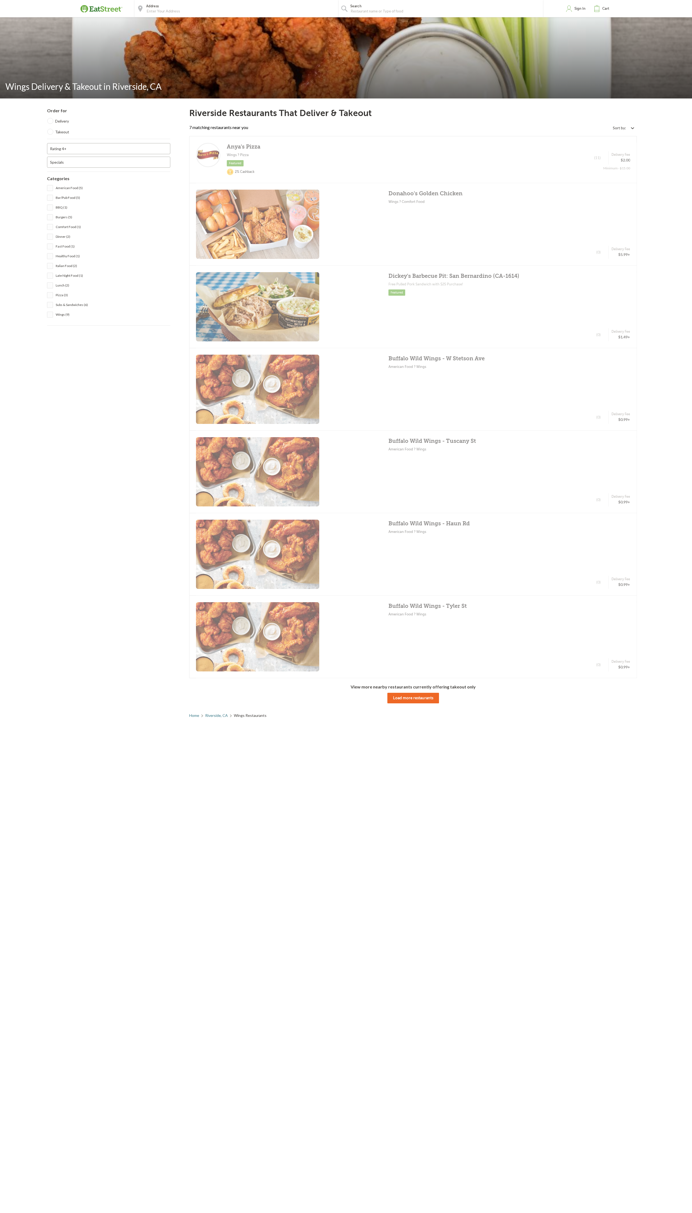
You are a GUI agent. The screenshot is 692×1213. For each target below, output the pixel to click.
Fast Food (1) (65, 246)
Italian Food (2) (66, 266)
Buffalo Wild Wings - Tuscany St (432, 441)
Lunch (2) (62, 285)
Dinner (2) (63, 237)
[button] (603, 8)
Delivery (62, 121)
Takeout (62, 132)
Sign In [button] (579, 8)
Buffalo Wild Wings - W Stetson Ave (436, 358)
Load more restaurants (413, 698)
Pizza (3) (62, 295)
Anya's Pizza (243, 147)
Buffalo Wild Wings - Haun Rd (429, 523)
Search (355, 6)
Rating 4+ (58, 148)
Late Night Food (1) (69, 275)
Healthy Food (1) (68, 256)
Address (152, 6)
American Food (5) (69, 188)
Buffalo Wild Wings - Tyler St (427, 606)
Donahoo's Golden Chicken (425, 193)
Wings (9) (62, 314)
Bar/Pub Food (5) (68, 198)
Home (194, 715)
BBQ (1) (61, 207)
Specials (57, 162)
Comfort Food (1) (68, 227)
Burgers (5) (64, 217)
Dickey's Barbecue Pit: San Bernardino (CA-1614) (453, 276)
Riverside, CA (216, 715)
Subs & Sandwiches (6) (72, 305)
